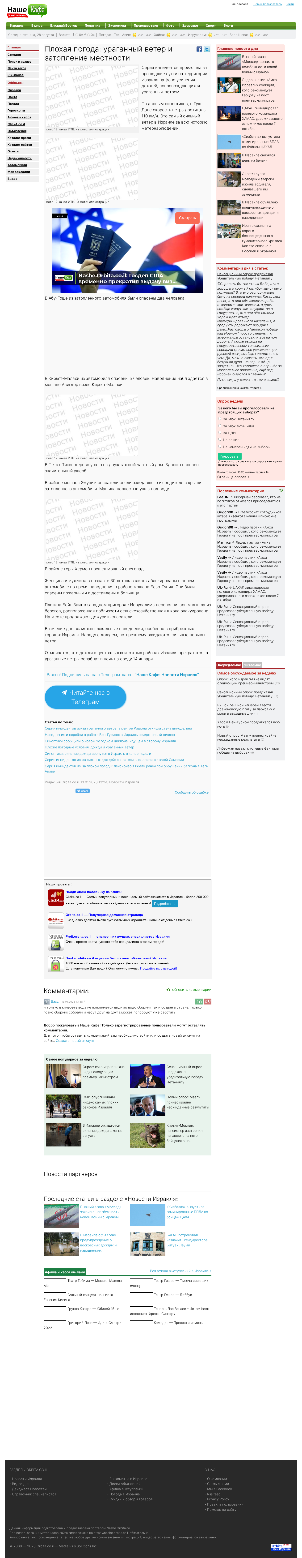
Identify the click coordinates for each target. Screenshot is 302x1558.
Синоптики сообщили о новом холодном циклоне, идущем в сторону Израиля (110, 741)
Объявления (17, 131)
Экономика (117, 25)
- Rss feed (213, 1494)
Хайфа (159, 35)
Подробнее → (165, 904)
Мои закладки (19, 172)
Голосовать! (229, 456)
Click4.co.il (16, 124)
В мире (36, 25)
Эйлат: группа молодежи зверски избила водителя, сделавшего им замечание (258, 184)
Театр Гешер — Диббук (173, 1295)
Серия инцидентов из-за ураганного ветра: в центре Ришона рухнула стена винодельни (118, 728)
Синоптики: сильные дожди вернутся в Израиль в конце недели (98, 753)
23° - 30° (178, 35)
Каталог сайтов (20, 144)
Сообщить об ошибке (192, 792)
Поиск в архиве (19, 61)
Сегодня (14, 54)
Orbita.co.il (16, 83)
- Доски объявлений (124, 1484)
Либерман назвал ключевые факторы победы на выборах (248, 750)
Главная (14, 47)
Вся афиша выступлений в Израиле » (180, 1271)
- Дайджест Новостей (28, 1489)
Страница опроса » (233, 477)
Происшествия (146, 25)
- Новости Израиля (25, 1479)
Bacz (55, 1001)
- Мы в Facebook (218, 1489)
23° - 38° (261, 35)
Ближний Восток (63, 25)
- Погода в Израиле (123, 1494)
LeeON (223, 497)
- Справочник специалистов (32, 1494)
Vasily (222, 557)
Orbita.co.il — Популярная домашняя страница (104, 915)
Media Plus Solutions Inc (78, 1546)
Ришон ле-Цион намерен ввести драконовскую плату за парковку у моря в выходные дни (246, 709)
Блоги (228, 25)
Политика (92, 25)
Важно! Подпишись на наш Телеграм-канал (123, 674)
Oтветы (13, 151)
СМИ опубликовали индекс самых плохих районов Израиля (100, 1102)
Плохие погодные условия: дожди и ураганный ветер (89, 747)
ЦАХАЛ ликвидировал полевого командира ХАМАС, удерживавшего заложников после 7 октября (262, 118)
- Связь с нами (217, 1484)
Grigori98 (225, 512)
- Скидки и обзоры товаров (130, 1499)
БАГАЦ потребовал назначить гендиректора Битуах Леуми (187, 1240)
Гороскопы (16, 110)
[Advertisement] (128, 339)
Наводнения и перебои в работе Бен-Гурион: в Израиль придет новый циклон (110, 735)
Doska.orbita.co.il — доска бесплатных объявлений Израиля (116, 958)
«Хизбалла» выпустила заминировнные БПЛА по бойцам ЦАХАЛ (187, 1212)
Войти (290, 4)
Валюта (65, 35)
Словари (14, 90)
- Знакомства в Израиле (127, 1479)
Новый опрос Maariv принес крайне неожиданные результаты (188, 1102)
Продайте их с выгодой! (158, 968)
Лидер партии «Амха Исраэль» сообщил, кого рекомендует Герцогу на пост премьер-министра (259, 90)
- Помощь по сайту (220, 1509)
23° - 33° (144, 35)
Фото (170, 25)
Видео (12, 178)
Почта (12, 97)
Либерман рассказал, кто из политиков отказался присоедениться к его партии (249, 501)
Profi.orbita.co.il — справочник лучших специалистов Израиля (118, 936)
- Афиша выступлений (125, 1489)
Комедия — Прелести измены (178, 1323)
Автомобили (17, 165)
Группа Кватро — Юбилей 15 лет (94, 1309)
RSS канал (16, 75)
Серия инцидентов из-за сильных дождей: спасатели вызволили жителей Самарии (114, 760)
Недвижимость (20, 158)
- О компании (216, 1479)
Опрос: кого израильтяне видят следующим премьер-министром (104, 1072)
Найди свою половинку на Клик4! (94, 892)
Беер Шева (238, 35)
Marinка (224, 542)
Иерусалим (197, 35)
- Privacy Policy (217, 1499)
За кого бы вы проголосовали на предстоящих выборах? (246, 410)
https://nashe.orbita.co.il (111, 1533)
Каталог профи (19, 138)
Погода (104, 35)
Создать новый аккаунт (75, 1041)
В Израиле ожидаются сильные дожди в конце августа (102, 1130)
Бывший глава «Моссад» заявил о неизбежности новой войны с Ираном (101, 1212)
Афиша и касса (19, 117)
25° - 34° (220, 35)
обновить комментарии (191, 989)
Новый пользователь (267, 4)
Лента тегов (17, 68)
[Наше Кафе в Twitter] (207, 49)
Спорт (211, 25)
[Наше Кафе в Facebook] (199, 49)
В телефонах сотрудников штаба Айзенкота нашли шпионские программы (249, 516)
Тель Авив (122, 35)
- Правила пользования (224, 1504)
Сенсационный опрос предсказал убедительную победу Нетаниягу (245, 276)
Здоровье (190, 25)
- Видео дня (19, 1484)
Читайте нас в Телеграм (88, 697)
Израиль (17, 25)
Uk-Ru (222, 587)
